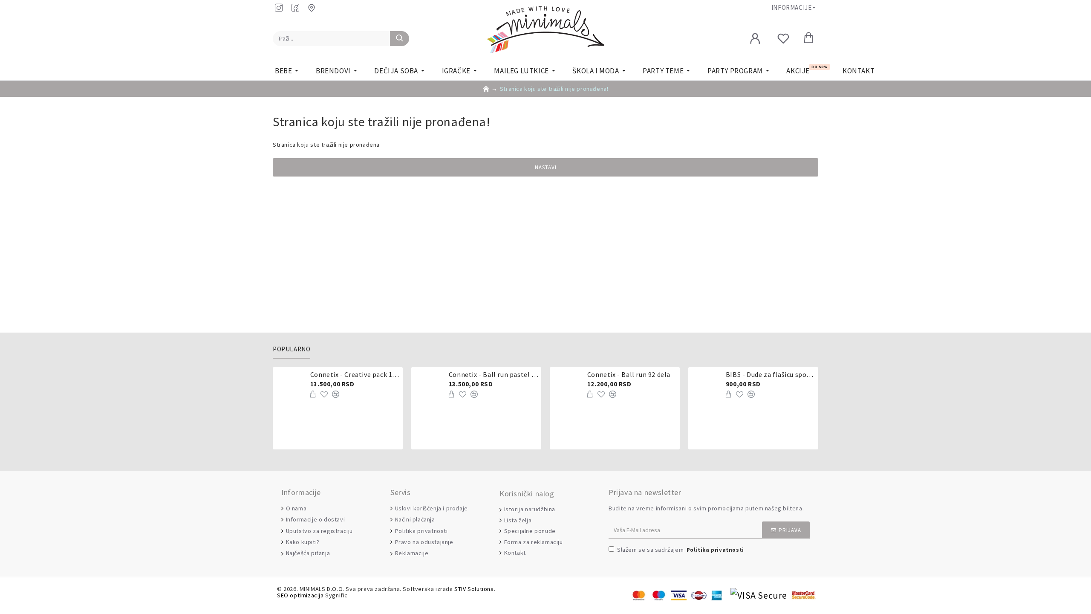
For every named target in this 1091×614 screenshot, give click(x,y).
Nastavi (546, 167)
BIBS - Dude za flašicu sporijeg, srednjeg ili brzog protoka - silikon (770, 374)
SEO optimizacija (300, 595)
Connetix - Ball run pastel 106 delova (493, 374)
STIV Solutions (474, 589)
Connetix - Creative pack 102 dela (355, 374)
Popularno (291, 349)
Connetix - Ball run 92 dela (628, 374)
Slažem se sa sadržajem (680, 549)
